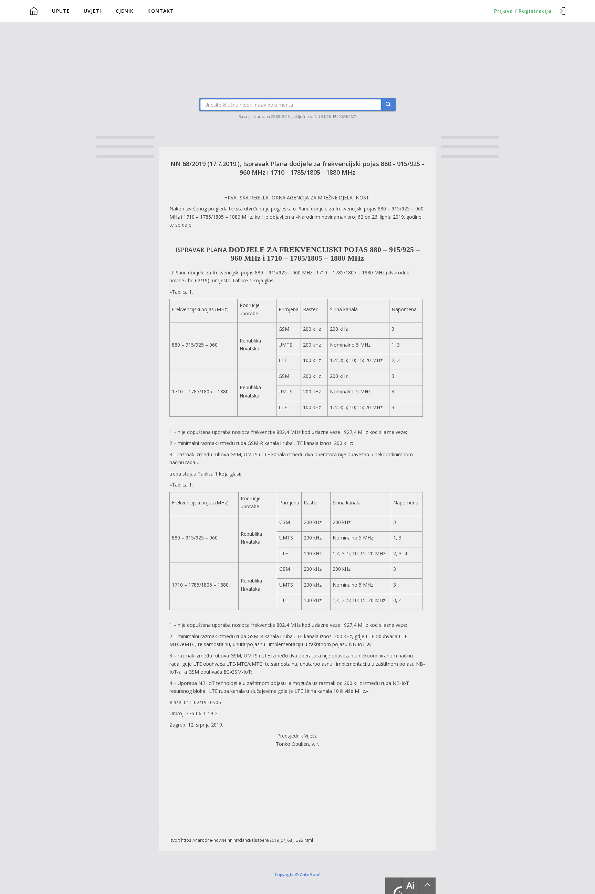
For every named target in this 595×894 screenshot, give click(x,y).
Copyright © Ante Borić (297, 874)
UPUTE (61, 11)
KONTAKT (160, 11)
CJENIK (125, 11)
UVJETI (93, 11)
